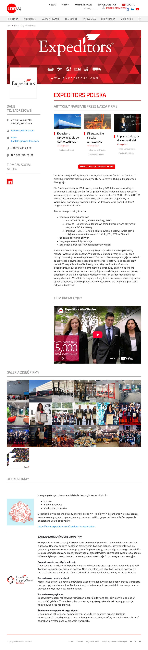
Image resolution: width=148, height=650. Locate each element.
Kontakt (79, 641)
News (52, 4)
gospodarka (108, 19)
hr (139, 19)
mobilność (127, 19)
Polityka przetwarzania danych (114, 641)
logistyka (12, 19)
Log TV (131, 4)
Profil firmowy (116, 8)
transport (71, 19)
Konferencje (83, 4)
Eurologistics (107, 4)
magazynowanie (50, 19)
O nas (71, 641)
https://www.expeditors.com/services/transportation (66, 526)
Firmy (65, 4)
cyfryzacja (89, 19)
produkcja (30, 19)
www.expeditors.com (22, 130)
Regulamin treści (92, 641)
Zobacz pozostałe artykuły (97, 166)
